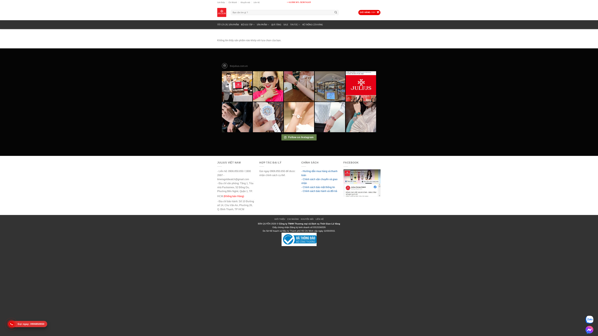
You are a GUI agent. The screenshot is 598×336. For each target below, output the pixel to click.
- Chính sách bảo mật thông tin (318, 187)
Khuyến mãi (245, 2)
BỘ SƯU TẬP (246, 24)
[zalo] (589, 320)
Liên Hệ (257, 2)
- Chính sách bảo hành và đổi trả (319, 191)
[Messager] (589, 330)
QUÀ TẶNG (276, 24)
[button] (369, 12)
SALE (285, 24)
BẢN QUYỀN (264, 223)
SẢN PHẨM (262, 24)
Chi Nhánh (232, 2)
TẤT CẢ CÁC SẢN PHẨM (228, 24)
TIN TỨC (294, 24)
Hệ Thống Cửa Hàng (312, 24)
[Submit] (335, 12)
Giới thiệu (221, 2)
